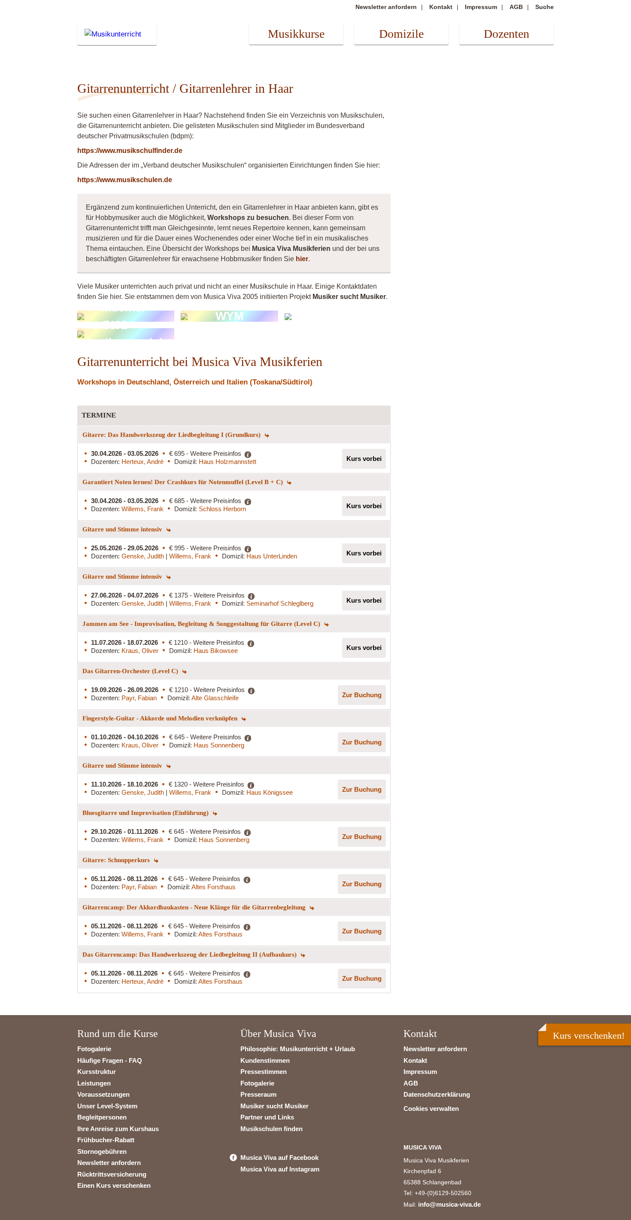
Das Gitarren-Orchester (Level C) (131, 671)
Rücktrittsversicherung (111, 1174)
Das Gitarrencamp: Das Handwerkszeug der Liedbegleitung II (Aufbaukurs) (190, 954)
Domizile (401, 33)
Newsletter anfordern (386, 6)
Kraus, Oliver (139, 650)
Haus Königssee (269, 792)
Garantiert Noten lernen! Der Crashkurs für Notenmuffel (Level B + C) (183, 482)
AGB (516, 6)
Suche (544, 6)
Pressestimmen (263, 1071)
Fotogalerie (94, 1048)
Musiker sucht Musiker (274, 1106)
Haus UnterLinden (271, 556)
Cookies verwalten (431, 1108)
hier (302, 258)
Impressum (481, 6)
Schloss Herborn (222, 508)
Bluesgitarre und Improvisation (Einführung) (146, 812)
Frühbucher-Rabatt (105, 1140)
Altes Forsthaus (213, 887)
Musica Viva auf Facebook (279, 1157)
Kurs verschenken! (589, 1035)
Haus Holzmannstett (227, 461)
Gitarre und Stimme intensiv (123, 529)
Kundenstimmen (265, 1060)
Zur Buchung (362, 694)
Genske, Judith (143, 556)
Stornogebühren (102, 1151)
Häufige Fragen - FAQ (109, 1060)
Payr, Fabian (139, 698)
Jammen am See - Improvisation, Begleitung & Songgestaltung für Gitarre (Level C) (202, 623)
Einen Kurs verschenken (114, 1185)
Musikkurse (296, 33)
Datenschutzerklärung (436, 1094)
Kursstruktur (96, 1071)
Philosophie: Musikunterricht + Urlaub (297, 1048)
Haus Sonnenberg (219, 745)
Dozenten (506, 33)
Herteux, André (142, 461)
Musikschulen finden (271, 1128)
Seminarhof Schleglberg (279, 603)
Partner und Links (267, 1117)
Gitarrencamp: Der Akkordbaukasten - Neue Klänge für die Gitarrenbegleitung (194, 907)
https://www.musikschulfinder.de (129, 150)
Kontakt (440, 6)
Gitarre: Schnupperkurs (117, 860)
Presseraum (258, 1094)
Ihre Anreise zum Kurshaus (118, 1128)
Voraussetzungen (103, 1094)
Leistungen (94, 1083)
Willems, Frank (142, 508)
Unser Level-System (107, 1106)
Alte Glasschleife (215, 698)
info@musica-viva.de (449, 1204)
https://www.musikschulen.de (124, 179)
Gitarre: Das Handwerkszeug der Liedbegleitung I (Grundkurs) (172, 434)
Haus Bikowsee (216, 650)
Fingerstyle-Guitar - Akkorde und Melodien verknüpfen (160, 718)
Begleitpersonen (102, 1117)
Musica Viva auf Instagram (279, 1169)
